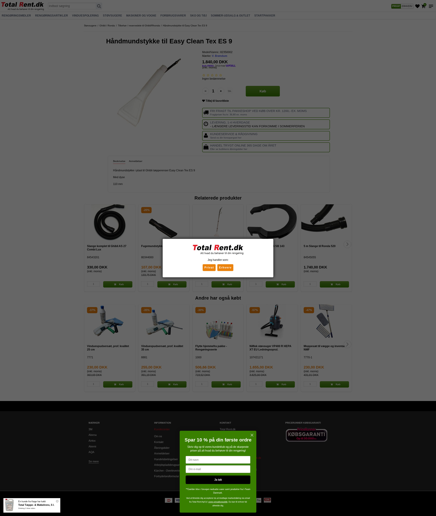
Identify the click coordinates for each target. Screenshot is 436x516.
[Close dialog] (252, 435)
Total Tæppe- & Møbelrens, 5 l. (36, 504)
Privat (209, 267)
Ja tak (218, 479)
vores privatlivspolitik (218, 502)
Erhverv (225, 267)
